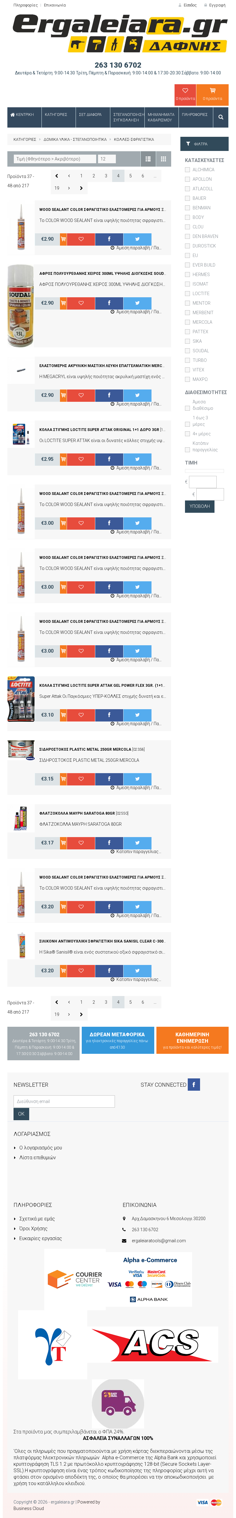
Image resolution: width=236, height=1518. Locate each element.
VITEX (198, 369)
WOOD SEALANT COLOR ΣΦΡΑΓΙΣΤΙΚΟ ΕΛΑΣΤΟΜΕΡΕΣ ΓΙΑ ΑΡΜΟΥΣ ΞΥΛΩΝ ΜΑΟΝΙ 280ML (120, 621)
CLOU (198, 226)
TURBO (200, 360)
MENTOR (201, 303)
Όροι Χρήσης (33, 1228)
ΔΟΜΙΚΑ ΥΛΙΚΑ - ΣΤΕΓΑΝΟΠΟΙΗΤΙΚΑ (75, 139)
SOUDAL (201, 350)
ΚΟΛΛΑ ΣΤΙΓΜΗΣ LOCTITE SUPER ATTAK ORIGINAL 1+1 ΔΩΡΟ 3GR (99, 430)
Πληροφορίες (26, 5)
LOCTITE (201, 293)
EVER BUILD (204, 265)
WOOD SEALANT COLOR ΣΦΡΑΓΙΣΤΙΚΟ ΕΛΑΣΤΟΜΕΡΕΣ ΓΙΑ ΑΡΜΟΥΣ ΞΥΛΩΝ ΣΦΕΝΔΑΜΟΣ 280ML (125, 877)
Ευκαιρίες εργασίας (40, 1238)
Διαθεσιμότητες (206, 392)
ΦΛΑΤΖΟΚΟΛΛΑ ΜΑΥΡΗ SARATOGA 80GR (77, 813)
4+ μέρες (202, 433)
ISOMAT (200, 284)
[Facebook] (194, 1084)
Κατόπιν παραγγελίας (205, 446)
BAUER (199, 198)
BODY (198, 217)
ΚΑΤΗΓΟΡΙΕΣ (25, 139)
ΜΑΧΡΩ (200, 379)
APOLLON (202, 179)
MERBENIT (203, 312)
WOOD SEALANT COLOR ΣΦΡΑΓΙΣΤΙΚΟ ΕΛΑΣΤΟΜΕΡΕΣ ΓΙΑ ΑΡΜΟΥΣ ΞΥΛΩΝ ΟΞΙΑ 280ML (118, 210)
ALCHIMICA (203, 169)
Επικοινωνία (55, 5)
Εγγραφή (217, 5)
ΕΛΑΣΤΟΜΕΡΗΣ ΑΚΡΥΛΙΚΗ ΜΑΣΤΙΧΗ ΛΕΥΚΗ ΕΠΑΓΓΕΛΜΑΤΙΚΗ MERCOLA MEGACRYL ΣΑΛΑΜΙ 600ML (130, 366)
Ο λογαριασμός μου (40, 1148)
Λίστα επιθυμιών (37, 1157)
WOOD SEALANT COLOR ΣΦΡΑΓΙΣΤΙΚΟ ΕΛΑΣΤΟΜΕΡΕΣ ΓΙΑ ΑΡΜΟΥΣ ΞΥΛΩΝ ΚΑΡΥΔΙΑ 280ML (122, 557)
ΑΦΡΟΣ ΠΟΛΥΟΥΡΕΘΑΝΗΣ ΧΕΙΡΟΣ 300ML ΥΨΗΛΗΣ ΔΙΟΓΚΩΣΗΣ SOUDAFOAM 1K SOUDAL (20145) (126, 273)
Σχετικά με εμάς (36, 1219)
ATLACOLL (203, 188)
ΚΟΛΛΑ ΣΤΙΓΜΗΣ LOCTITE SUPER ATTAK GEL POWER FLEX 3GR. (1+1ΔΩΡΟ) (107, 685)
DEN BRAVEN (205, 236)
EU (195, 255)
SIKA (197, 341)
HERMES (201, 274)
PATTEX (200, 331)
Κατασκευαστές (204, 160)
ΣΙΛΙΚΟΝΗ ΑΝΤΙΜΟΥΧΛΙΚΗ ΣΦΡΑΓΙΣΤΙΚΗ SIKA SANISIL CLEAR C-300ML (104, 941)
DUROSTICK (204, 245)
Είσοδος (190, 5)
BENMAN (201, 207)
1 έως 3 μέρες (200, 421)
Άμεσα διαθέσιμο (203, 405)
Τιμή (191, 463)
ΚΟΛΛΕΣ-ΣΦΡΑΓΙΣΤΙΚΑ (134, 139)
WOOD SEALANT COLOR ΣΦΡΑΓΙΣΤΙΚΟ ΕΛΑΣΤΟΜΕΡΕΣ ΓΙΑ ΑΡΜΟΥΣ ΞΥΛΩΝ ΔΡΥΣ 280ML (118, 494)
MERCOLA (202, 322)
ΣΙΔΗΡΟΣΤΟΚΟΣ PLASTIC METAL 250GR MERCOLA (85, 749)
